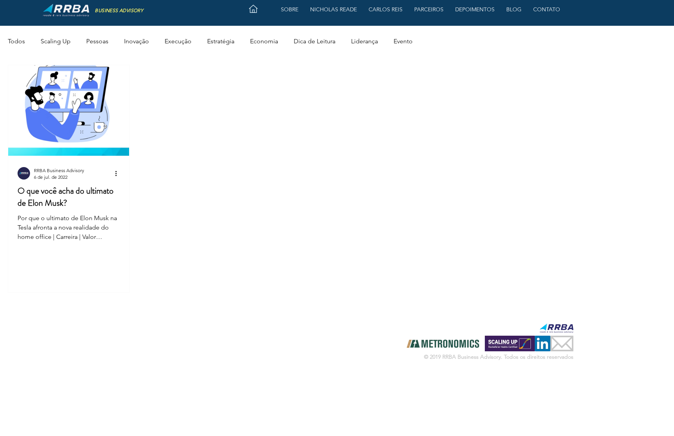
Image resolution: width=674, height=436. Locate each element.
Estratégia (220, 41)
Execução (178, 41)
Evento (403, 41)
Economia (264, 41)
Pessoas (97, 41)
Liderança (364, 41)
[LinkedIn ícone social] (542, 343)
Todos (16, 41)
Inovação (136, 41)
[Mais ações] (118, 173)
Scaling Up (56, 41)
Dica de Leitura (314, 41)
